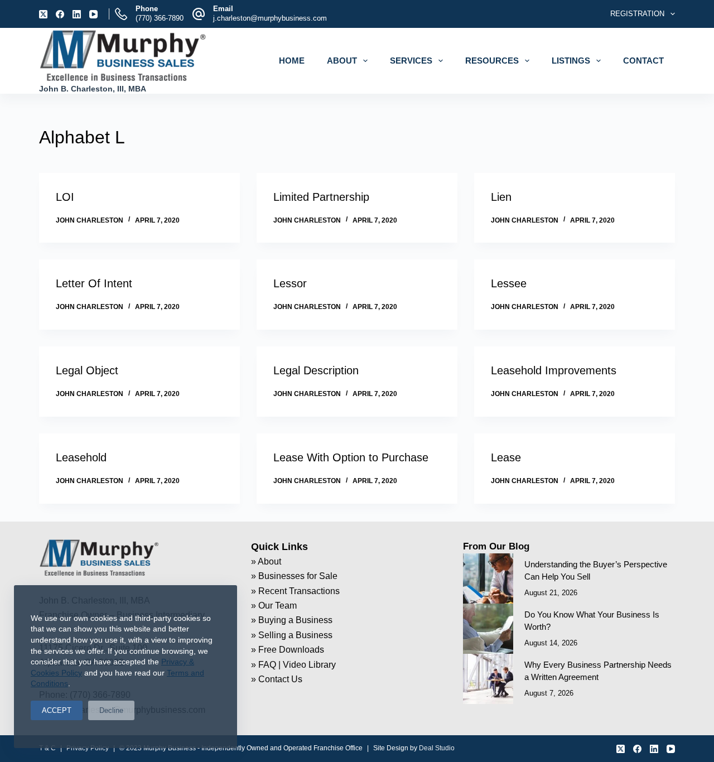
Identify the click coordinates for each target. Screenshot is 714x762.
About (342, 60)
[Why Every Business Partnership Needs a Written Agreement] (488, 679)
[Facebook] (60, 14)
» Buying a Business (291, 620)
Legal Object (87, 370)
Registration (637, 13)
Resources (492, 60)
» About (266, 561)
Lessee (509, 283)
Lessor (290, 283)
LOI (65, 197)
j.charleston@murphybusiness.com (270, 18)
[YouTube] (93, 14)
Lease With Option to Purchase (350, 457)
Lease (506, 457)
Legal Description (316, 370)
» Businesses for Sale (294, 576)
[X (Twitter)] (43, 14)
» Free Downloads (287, 649)
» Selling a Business (291, 635)
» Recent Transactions (295, 591)
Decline (111, 710)
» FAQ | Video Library (293, 664)
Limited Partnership (321, 197)
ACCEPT (56, 710)
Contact (643, 60)
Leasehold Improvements (553, 370)
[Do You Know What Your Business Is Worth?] (488, 629)
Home (292, 60)
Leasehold (81, 457)
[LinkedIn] (77, 14)
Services (411, 60)
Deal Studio (437, 748)
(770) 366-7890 (160, 18)
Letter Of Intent (94, 283)
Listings (571, 60)
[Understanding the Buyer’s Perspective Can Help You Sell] (488, 578)
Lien (501, 197)
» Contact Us (276, 679)
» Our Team (274, 605)
